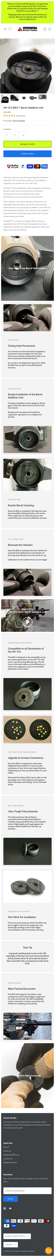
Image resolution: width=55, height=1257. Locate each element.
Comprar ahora (27, 153)
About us (7, 1151)
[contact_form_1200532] (48, 1250)
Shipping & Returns (11, 1155)
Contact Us (7, 1158)
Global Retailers (10, 1162)
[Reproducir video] (27, 622)
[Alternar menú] (5, 29)
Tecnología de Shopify (27, 1251)
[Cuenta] (43, 29)
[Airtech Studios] (27, 29)
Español (8, 1244)
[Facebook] (4, 1208)
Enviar (10, 1199)
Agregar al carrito (27, 144)
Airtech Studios (18, 121)
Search (6, 1147)
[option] (27, 65)
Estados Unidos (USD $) (15, 1236)
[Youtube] (10, 1208)
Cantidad (7, 129)
